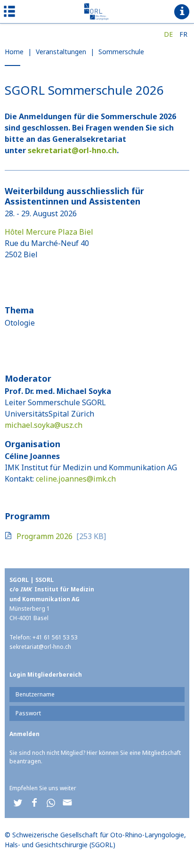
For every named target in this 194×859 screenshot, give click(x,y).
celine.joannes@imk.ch (76, 479)
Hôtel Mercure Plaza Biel (49, 232)
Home (14, 51)
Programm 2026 (44, 536)
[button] (17, 802)
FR (183, 34)
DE (168, 34)
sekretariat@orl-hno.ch (72, 150)
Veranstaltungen (61, 51)
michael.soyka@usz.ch (43, 425)
